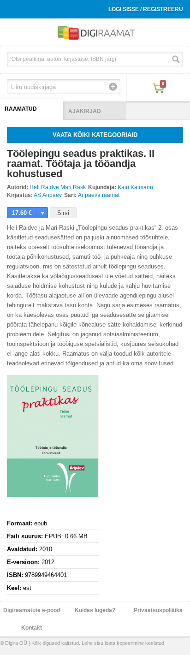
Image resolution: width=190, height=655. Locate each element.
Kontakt (31, 628)
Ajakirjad (84, 111)
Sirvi (63, 212)
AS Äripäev (48, 195)
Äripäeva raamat (98, 195)
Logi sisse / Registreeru (145, 9)
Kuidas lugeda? (95, 610)
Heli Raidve (44, 187)
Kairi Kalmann (135, 187)
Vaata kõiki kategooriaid (95, 134)
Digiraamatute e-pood (31, 610)
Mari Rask (73, 187)
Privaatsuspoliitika (158, 610)
